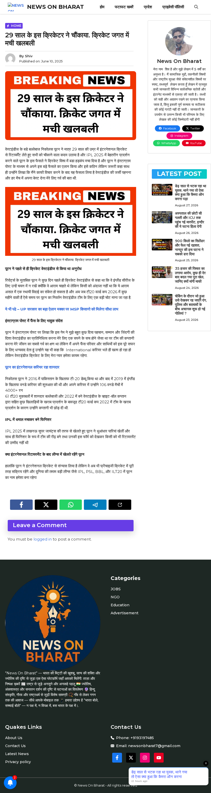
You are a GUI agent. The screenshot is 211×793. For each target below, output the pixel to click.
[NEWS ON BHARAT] (16, 7)
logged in (42, 539)
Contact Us (15, 745)
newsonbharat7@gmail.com (154, 745)
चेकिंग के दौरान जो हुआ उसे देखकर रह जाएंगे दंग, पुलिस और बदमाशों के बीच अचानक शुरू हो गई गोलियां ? (191, 305)
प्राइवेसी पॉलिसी (173, 6)
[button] (196, 7)
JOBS (116, 589)
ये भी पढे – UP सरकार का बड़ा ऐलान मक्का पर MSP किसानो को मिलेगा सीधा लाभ (61, 309)
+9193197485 (142, 737)
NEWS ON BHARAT (55, 6)
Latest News (17, 753)
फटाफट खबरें (124, 6)
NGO (115, 597)
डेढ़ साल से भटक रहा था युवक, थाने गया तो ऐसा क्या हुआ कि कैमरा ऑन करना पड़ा (190, 192)
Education (120, 605)
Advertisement (124, 613)
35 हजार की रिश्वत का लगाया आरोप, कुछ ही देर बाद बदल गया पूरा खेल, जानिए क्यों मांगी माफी (190, 275)
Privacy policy (18, 761)
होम (102, 6)
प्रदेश (148, 6)
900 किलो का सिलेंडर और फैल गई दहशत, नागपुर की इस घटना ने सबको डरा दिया (190, 247)
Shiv (29, 56)
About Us (13, 737)
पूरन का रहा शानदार (32, 367)
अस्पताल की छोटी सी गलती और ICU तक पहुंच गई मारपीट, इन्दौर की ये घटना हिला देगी (189, 219)
